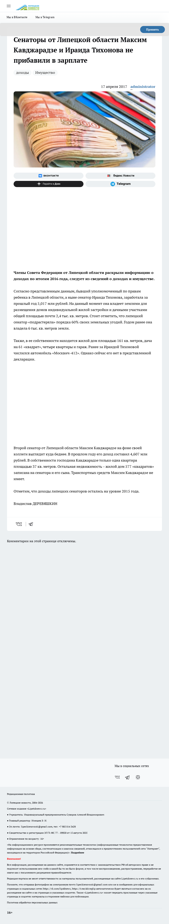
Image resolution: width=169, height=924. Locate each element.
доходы (22, 72)
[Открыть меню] (9, 6)
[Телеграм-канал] (120, 184)
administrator (142, 86)
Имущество (45, 72)
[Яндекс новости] (120, 176)
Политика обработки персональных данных (32, 902)
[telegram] (32, 524)
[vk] (19, 524)
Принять (152, 29)
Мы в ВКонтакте (17, 17)
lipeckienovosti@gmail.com (36, 826)
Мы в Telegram (45, 17)
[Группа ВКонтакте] (48, 176)
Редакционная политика (21, 794)
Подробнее (77, 852)
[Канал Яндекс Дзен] (48, 184)
